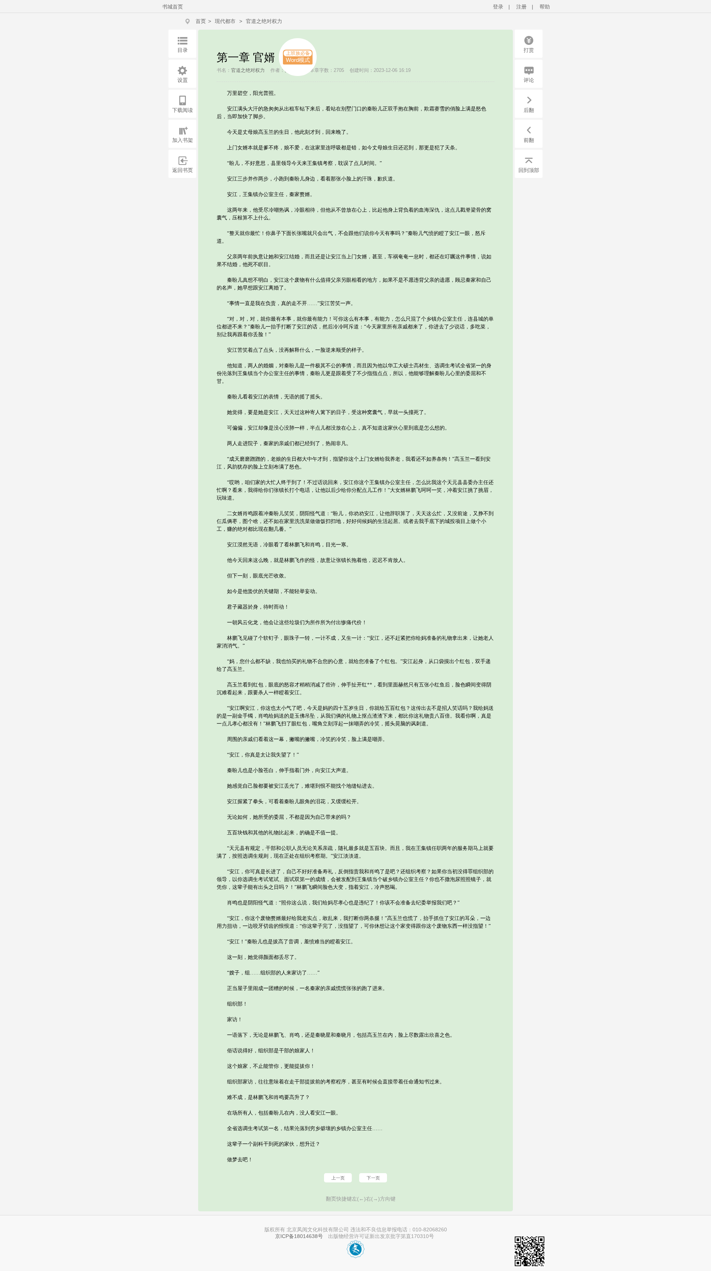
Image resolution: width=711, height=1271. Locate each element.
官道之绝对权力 (264, 21)
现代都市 (225, 21)
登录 (498, 7)
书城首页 (172, 7)
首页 (201, 21)
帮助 (545, 7)
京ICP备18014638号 (299, 1236)
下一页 (373, 1178)
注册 (521, 7)
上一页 (338, 1178)
